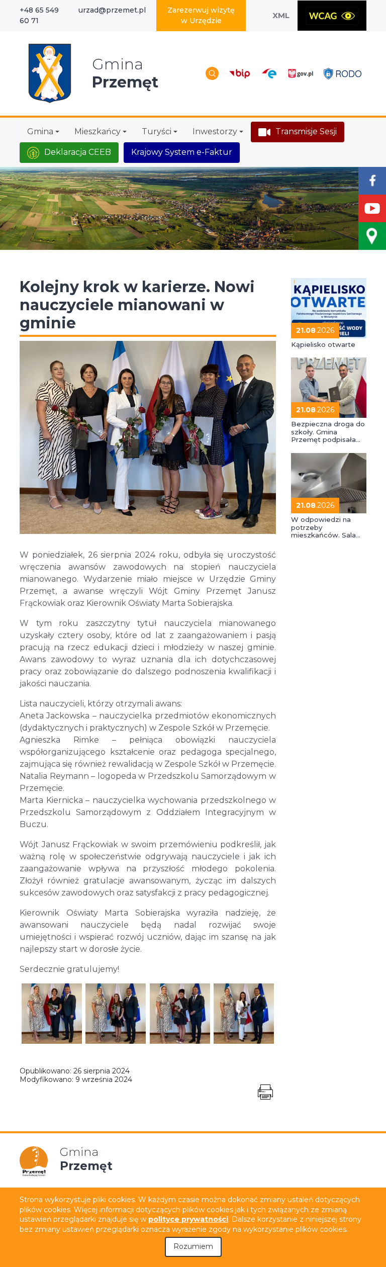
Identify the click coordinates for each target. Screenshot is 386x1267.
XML (281, 15)
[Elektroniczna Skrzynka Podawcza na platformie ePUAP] (268, 73)
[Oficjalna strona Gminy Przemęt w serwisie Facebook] (372, 181)
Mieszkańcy (97, 131)
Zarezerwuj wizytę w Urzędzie (201, 15)
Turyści (156, 131)
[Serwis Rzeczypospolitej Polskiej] (300, 73)
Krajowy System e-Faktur (181, 152)
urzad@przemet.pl (112, 10)
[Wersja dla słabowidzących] (332, 16)
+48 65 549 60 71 (39, 15)
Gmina (40, 131)
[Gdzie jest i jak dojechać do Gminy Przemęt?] (372, 236)
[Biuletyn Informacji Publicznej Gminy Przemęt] (240, 73)
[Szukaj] (212, 73)
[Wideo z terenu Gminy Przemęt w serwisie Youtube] (372, 208)
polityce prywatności (188, 1219)
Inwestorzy (214, 131)
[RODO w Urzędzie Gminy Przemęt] (342, 73)
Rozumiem (193, 1246)
